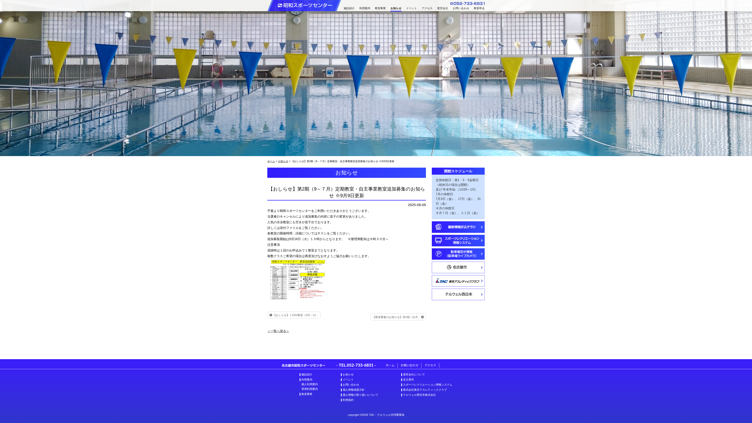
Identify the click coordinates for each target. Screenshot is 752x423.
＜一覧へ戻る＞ (278, 331)
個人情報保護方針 (354, 389)
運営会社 (442, 8)
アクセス (427, 8)
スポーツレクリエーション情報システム (427, 384)
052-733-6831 (360, 365)
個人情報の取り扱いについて (360, 394)
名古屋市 (408, 379)
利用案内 (364, 8)
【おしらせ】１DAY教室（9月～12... (295, 315)
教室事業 (380, 8)
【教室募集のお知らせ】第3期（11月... (396, 317)
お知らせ (395, 8)
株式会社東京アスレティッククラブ (425, 389)
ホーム (390, 365)
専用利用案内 (309, 388)
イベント (411, 8)
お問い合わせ (461, 8)
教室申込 (479, 8)
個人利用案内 (309, 384)
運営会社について (414, 374)
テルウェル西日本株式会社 (419, 394)
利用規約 (348, 399)
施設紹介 (349, 8)
